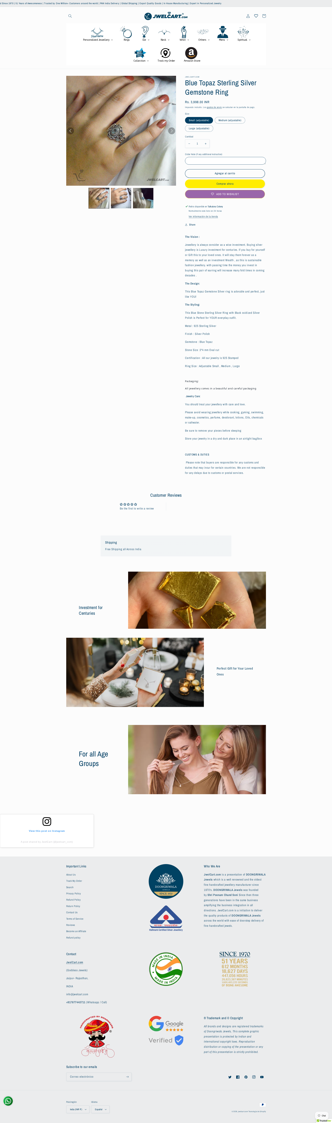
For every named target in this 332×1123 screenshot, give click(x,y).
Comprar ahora (225, 184)
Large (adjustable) (199, 128)
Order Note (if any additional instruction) (203, 154)
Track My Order (74, 881)
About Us (71, 874)
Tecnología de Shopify (257, 1111)
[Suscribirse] (127, 1077)
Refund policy (73, 937)
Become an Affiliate (76, 931)
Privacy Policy (73, 893)
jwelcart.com (243, 1111)
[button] (70, 16)
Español (98, 1109)
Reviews (70, 925)
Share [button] (192, 224)
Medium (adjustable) (230, 120)
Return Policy (73, 906)
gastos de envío (214, 107)
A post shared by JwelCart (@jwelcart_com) (47, 841)
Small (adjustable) (199, 120)
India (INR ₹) (76, 1109)
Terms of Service (75, 919)
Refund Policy (73, 899)
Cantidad (189, 136)
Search (70, 887)
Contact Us (72, 912)
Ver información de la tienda (203, 216)
